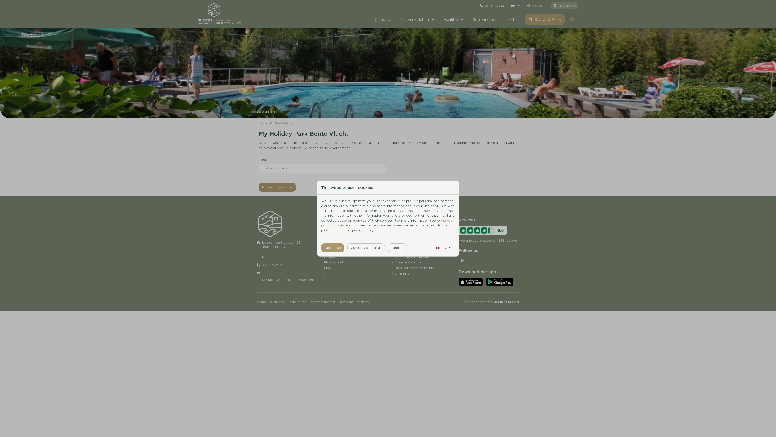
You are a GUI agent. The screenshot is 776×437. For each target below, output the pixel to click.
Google (338, 225)
